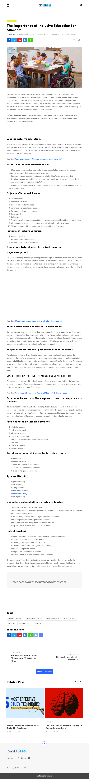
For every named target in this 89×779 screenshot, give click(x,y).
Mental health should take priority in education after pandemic (38, 321)
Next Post (72, 654)
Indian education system (34, 618)
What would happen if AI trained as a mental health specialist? (38, 159)
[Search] (81, 5)
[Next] (80, 682)
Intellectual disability (19, 494)
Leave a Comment (44, 672)
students (38, 623)
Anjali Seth (13, 35)
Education (11, 722)
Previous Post (18, 653)
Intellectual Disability (53, 618)
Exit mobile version (44, 776)
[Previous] (75, 682)
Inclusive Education (14, 618)
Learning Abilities (69, 618)
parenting (11, 623)
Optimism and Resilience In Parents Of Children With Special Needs (41, 393)
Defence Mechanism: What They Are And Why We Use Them (24, 658)
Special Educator (24, 623)
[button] (8, 5)
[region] (44, 131)
